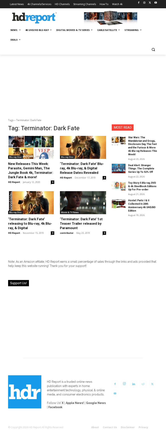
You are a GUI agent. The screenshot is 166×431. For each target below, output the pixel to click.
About (95, 427)
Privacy (143, 427)
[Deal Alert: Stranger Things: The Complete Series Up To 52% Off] (119, 168)
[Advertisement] (83, 85)
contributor (66, 232)
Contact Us (110, 427)
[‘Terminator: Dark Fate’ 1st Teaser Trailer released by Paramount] (83, 202)
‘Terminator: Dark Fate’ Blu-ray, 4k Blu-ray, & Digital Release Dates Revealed (82, 168)
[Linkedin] (133, 384)
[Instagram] (144, 3)
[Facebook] (138, 3)
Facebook (55, 407)
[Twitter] (150, 3)
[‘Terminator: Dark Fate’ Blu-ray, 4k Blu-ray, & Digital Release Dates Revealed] (83, 147)
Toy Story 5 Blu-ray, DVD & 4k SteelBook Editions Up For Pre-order (142, 186)
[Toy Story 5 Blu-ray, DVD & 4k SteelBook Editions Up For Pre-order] (119, 186)
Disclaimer (128, 427)
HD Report (14, 182)
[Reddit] (143, 384)
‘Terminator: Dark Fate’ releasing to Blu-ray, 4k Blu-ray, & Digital (30, 223)
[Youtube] (155, 3)
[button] (153, 49)
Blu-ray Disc (15, 157)
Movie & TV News (70, 212)
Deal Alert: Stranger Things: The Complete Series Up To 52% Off (141, 169)
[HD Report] (34, 18)
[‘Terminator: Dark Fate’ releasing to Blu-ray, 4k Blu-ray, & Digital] (31, 202)
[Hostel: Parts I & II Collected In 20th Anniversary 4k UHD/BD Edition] (119, 204)
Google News (96, 403)
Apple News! (75, 403)
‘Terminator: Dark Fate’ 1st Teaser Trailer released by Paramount (81, 223)
